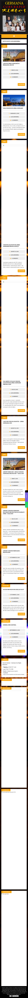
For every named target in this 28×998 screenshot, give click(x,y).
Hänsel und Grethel (9, 625)
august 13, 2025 (15, 251)
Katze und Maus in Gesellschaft (13, 589)
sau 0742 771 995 (8, 669)
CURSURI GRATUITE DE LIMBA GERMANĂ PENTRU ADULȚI (11, 245)
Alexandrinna (15, 73)
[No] (26, 992)
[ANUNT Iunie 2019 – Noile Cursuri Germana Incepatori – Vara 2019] (14, 469)
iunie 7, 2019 (15, 478)
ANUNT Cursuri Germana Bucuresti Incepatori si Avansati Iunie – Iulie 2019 (13, 512)
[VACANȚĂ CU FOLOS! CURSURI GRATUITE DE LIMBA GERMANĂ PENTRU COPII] (14, 378)
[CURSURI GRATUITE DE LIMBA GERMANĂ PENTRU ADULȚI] (14, 242)
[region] (14, 24)
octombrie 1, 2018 (14, 594)
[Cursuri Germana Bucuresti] (14, 7)
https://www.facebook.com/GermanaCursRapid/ (13, 674)
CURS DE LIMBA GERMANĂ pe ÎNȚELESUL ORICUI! (11, 64)
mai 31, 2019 (15, 518)
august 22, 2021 (15, 428)
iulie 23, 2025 (15, 389)
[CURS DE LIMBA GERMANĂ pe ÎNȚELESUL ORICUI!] (14, 60)
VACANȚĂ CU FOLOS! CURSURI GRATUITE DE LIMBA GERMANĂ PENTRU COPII (12, 383)
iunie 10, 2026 (14, 70)
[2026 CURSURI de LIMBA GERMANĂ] (14, 105)
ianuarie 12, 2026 (14, 113)
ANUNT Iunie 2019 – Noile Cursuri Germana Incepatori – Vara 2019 (13, 472)
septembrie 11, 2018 (15, 630)
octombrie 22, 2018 (15, 557)
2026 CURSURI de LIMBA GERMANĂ (13, 108)
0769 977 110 (12, 667)
